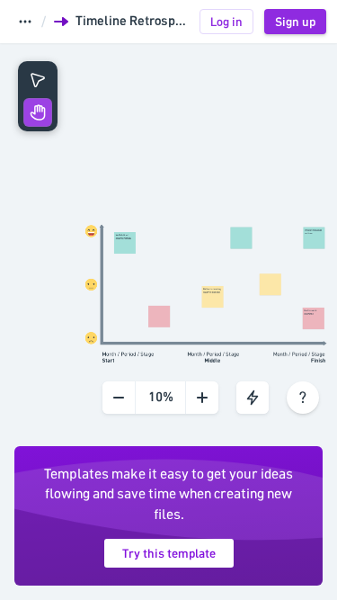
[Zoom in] (201, 397)
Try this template (169, 553)
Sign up (295, 21)
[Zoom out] (118, 397)
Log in (226, 21)
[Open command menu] (252, 397)
